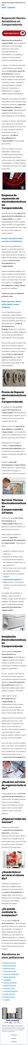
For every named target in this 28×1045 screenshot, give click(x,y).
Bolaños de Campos (9, 963)
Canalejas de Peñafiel (10, 983)
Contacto (11, 7)
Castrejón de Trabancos (10, 991)
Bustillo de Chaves (9, 968)
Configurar (14, 1041)
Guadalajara (6, 307)
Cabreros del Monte (9, 977)
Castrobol (6, 1000)
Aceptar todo (14, 1034)
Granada (16, 304)
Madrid (4, 301)
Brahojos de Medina (9, 966)
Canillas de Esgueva (9, 985)
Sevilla (4, 304)
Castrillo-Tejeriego (9, 994)
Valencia (18, 301)
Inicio (4, 7)
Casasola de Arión (9, 988)
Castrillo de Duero (9, 997)
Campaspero (7, 980)
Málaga (9, 304)
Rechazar (14, 1038)
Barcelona (11, 301)
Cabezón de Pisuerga (9, 971)
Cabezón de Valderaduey (11, 974)
